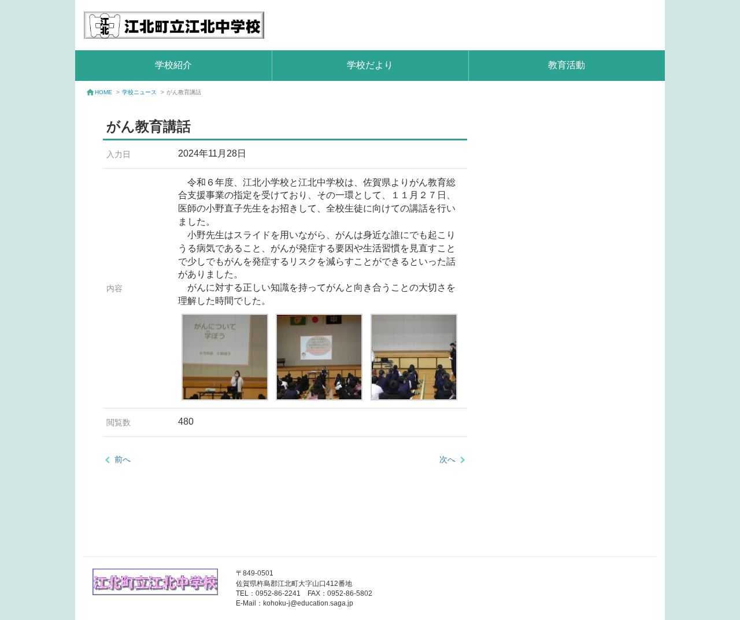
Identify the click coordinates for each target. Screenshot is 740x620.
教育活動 (566, 65)
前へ (122, 459)
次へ (447, 459)
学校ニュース (139, 92)
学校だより (370, 65)
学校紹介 (173, 65)
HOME (103, 92)
